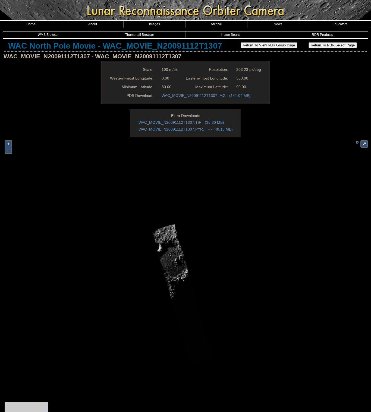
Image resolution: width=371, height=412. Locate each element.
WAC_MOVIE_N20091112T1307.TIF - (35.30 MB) (181, 122)
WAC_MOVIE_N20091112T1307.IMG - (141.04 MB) (206, 95)
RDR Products (322, 35)
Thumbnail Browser (139, 35)
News (278, 24)
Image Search (231, 35)
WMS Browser (48, 35)
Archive (216, 24)
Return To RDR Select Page (333, 45)
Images (154, 24)
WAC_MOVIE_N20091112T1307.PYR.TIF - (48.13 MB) (186, 129)
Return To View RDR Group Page (269, 45)
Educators (339, 24)
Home (30, 24)
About (92, 24)
